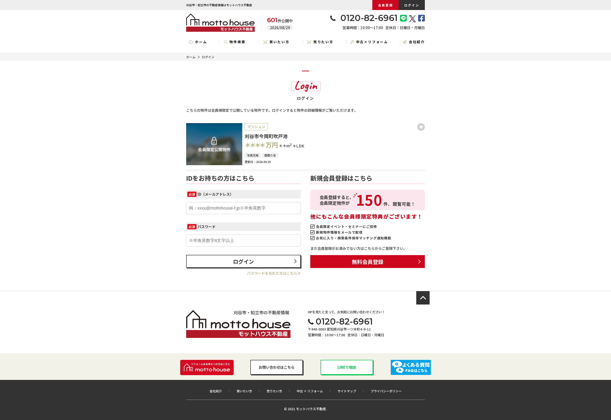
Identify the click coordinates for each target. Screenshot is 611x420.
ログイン (411, 5)
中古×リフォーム (372, 41)
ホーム (201, 41)
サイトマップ (346, 391)
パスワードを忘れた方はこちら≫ (274, 273)
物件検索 (237, 41)
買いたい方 (279, 41)
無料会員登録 (367, 261)
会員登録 (385, 5)
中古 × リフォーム (310, 391)
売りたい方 (323, 41)
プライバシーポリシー (386, 391)
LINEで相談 (346, 367)
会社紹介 (417, 41)
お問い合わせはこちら (277, 367)
